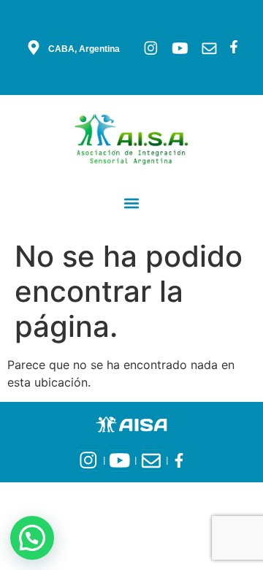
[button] (132, 203)
